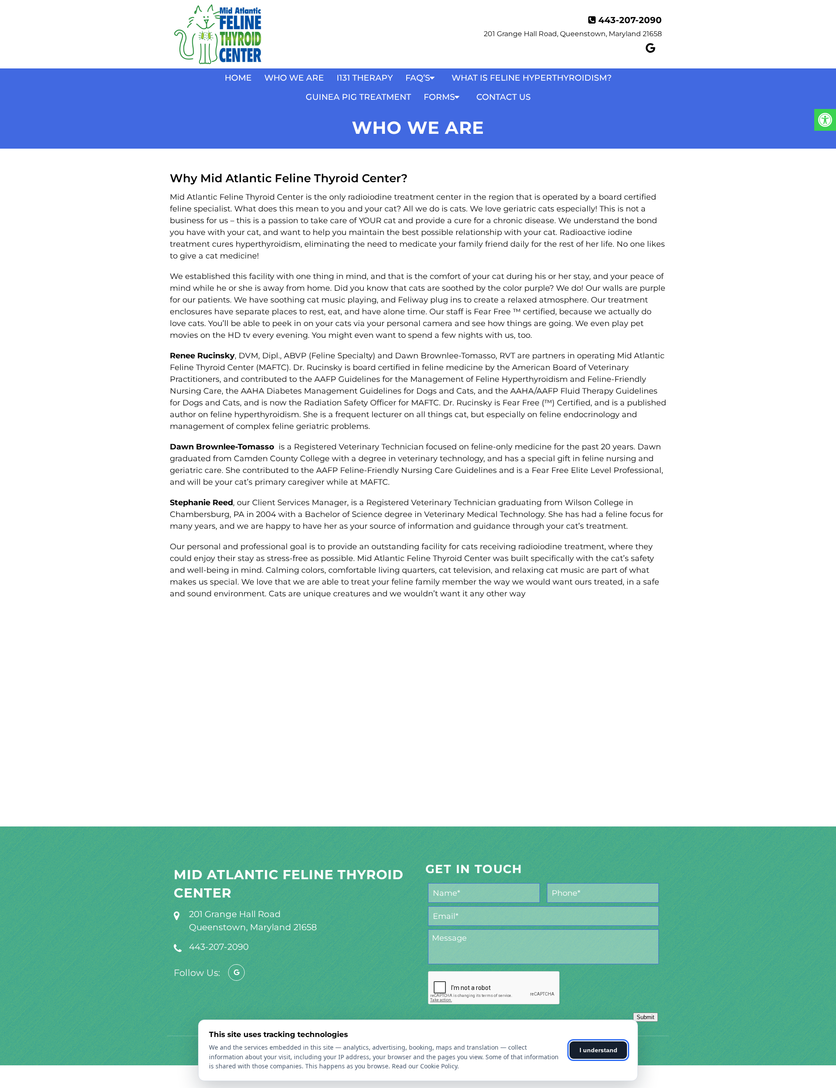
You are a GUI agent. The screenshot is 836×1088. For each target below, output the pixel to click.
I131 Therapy (365, 78)
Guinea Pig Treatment (358, 97)
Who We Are (294, 78)
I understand (598, 1050)
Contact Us (503, 97)
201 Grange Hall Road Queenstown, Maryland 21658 (253, 920)
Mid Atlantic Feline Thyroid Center (289, 884)
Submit (645, 1017)
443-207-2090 (630, 20)
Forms (439, 97)
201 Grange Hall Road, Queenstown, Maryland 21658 (573, 34)
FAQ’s (417, 78)
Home (238, 78)
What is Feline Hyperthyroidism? (532, 78)
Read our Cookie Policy (424, 1066)
